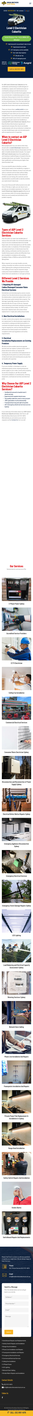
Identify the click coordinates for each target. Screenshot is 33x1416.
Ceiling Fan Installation (9, 1361)
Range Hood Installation (9, 1346)
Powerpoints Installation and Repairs (13, 1352)
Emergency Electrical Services (11, 1355)
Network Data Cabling (8, 1370)
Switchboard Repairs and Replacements (14, 1340)
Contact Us (15, 420)
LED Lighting (6, 1367)
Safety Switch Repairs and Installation (13, 1343)
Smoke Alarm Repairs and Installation (13, 1373)
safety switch (20, 109)
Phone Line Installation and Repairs (12, 1349)
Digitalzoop (22, 1410)
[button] (16, 11)
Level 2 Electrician (15, 148)
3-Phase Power (7, 1364)
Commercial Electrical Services (11, 1358)
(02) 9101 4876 (25, 1268)
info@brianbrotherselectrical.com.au (19, 1276)
